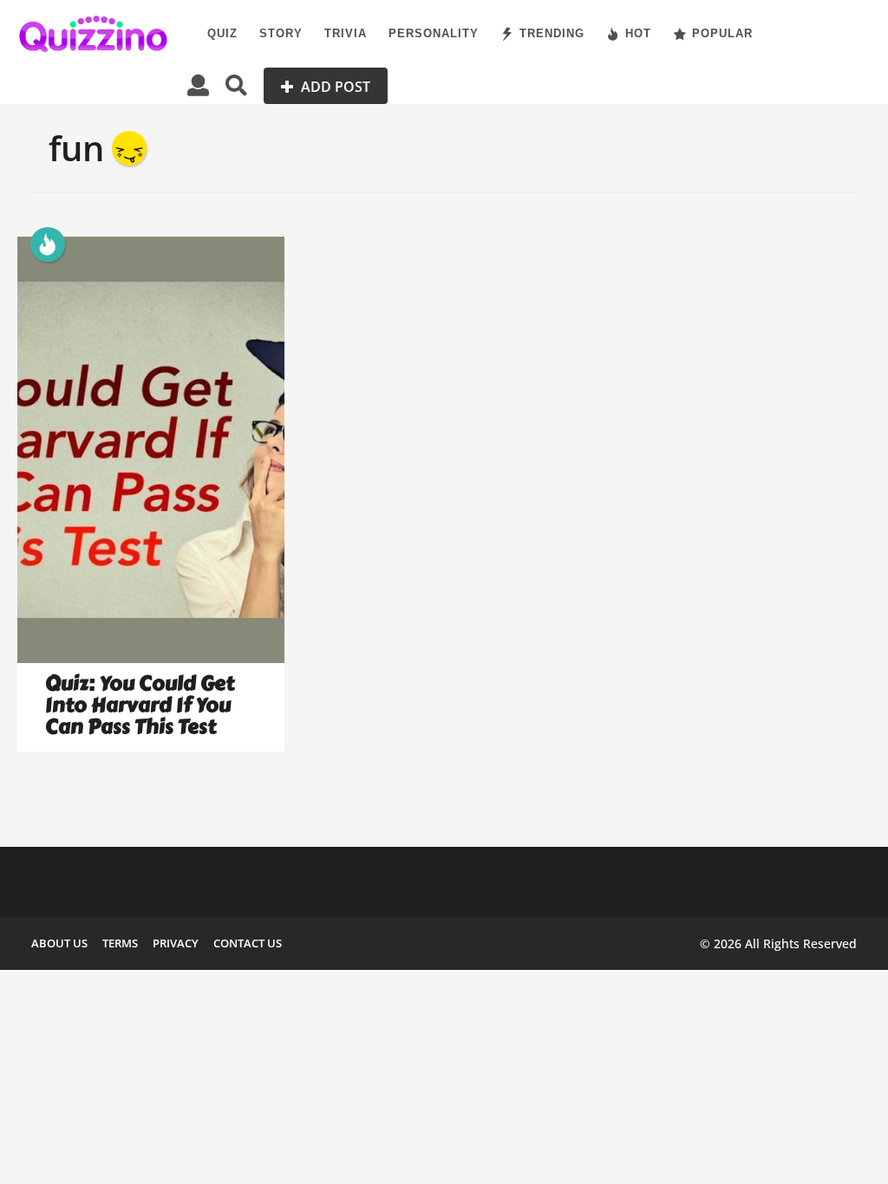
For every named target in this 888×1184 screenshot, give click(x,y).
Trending (551, 33)
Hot (638, 33)
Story (281, 33)
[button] (198, 85)
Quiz (222, 33)
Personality (433, 33)
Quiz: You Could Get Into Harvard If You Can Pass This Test (139, 704)
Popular (722, 33)
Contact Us (247, 943)
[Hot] (47, 244)
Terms (120, 943)
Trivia (345, 33)
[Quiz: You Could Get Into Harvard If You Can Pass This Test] (150, 450)
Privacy (176, 943)
